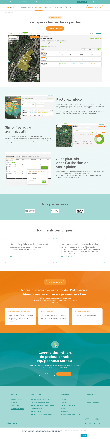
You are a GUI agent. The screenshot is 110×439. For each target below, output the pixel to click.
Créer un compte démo (55, 28)
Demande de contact (95, 7)
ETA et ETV (64, 399)
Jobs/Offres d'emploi (93, 402)
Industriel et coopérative (68, 405)
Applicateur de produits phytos (70, 414)
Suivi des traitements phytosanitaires (42, 414)
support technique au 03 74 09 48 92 (40, 2)
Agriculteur (64, 411)
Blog (88, 399)
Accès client (98, 2)
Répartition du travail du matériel (41, 402)
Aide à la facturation (37, 408)
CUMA (63, 408)
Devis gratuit (82, 2)
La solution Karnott (16, 399)
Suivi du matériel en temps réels (41, 399)
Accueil (6, 12)
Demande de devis (64, 374)
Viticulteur (64, 402)
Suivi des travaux (36, 411)
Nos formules (15, 405)
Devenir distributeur (17, 408)
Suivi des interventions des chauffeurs (42, 405)
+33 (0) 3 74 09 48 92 (55, 283)
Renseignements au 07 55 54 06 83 (17, 2)
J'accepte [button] (84, 435)
